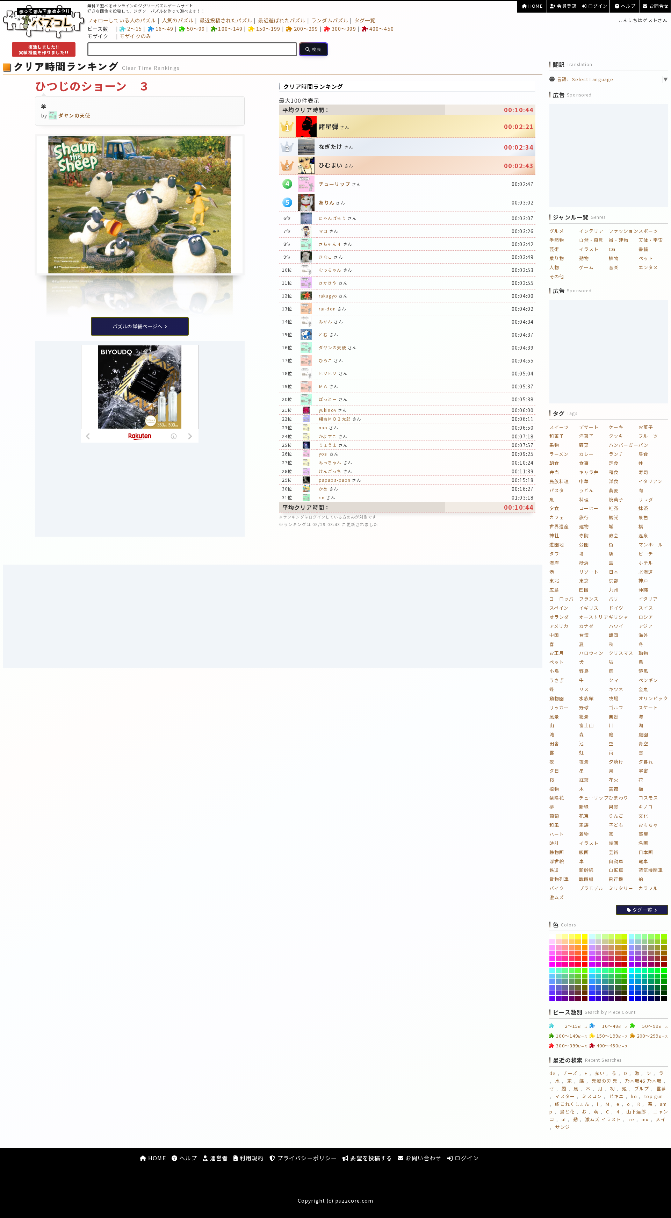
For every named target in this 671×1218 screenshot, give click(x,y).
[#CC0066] (611, 964)
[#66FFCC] (559, 970)
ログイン (597, 5)
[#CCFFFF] (592, 936)
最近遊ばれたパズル (281, 20)
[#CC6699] (605, 953)
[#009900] (664, 981)
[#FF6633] (578, 953)
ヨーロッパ (561, 598)
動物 (584, 258)
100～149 (230, 28)
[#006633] (658, 987)
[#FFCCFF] (552, 941)
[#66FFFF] (552, 970)
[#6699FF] (552, 981)
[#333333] (618, 992)
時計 (554, 843)
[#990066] (651, 964)
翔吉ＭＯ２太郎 (335, 419)
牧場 (614, 698)
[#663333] (578, 992)
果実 (614, 806)
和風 (554, 825)
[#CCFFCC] (598, 936)
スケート (648, 707)
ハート (556, 834)
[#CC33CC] (598, 958)
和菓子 (556, 435)
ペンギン (648, 680)
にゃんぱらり (332, 218)
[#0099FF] (632, 981)
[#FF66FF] (552, 953)
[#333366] (611, 992)
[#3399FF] (592, 981)
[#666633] (578, 987)
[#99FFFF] (632, 936)
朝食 (554, 463)
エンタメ (648, 267)
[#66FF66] (572, 970)
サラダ (645, 499)
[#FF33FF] (552, 958)
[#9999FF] (632, 947)
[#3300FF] (592, 998)
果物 (554, 445)
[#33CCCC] (598, 976)
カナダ (586, 626)
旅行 (584, 517)
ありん (326, 202)
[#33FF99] (605, 970)
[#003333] (658, 992)
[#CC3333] (618, 958)
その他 (556, 276)
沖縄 (643, 589)
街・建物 (618, 240)
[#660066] (572, 998)
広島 (554, 589)
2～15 (134, 28)
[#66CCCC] (559, 976)
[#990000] (664, 964)
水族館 (586, 698)
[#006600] (664, 987)
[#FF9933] (578, 947)
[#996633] (658, 953)
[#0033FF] (632, 992)
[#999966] (651, 947)
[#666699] (565, 987)
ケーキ (616, 427)
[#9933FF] (632, 958)
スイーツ (559, 427)
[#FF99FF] (552, 947)
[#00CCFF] (632, 976)
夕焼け (616, 761)
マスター (565, 1096)
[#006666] (651, 987)
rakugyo (328, 296)
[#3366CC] (598, 987)
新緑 (584, 806)
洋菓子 (586, 435)
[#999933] (658, 947)
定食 (614, 463)
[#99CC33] (658, 941)
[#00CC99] (645, 976)
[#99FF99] (645, 936)
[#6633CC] (559, 992)
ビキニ (616, 1096)
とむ (323, 334)
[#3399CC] (598, 981)
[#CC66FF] (592, 953)
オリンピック (653, 698)
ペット (645, 258)
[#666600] (585, 987)
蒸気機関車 (650, 870)
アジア (645, 626)
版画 (584, 852)
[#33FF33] (618, 970)
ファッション (623, 231)
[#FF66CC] (559, 953)
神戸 (643, 580)
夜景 (584, 761)
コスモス (648, 797)
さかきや (328, 283)
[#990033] (658, 964)
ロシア (645, 617)
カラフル (648, 888)
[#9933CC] (638, 958)
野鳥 (584, 671)
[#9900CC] (638, 964)
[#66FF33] (578, 970)
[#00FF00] (664, 970)
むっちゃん (330, 270)
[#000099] (645, 998)
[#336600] (624, 987)
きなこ (325, 257)
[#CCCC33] (618, 941)
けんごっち (330, 471)
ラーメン (559, 454)
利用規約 (251, 1158)
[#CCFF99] (605, 936)
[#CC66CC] (598, 953)
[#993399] (645, 958)
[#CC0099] (605, 964)
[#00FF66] (651, 970)
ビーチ (645, 553)
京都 (614, 580)
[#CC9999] (605, 947)
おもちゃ (648, 825)
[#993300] (664, 958)
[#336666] (611, 987)
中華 (584, 481)
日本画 (645, 852)
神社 (554, 535)
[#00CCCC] (638, 976)
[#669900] (585, 981)
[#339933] (618, 981)
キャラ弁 (589, 472)
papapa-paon (335, 480)
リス (584, 689)
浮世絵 (556, 861)
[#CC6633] (618, 953)
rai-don (327, 308)
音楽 (614, 267)
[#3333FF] (592, 992)
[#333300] (624, 992)
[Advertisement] (272, 616)
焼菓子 (616, 499)
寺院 (584, 535)
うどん (586, 490)
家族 (584, 825)
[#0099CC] (638, 981)
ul (564, 1119)
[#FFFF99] (565, 936)
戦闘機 (586, 879)
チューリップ (335, 183)
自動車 (616, 861)
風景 (554, 716)
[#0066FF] (632, 987)
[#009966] (651, 981)
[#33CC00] (624, 976)
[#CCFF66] (611, 936)
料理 (584, 499)
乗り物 (556, 258)
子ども (616, 825)
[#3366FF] (592, 987)
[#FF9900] (585, 947)
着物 (584, 834)
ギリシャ (618, 617)
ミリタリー (621, 888)
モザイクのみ (135, 36)
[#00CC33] (658, 976)
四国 (584, 589)
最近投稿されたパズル (226, 20)
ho (634, 1096)
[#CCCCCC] (598, 941)
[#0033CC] (638, 992)
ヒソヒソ (328, 373)
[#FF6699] (565, 953)
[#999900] (664, 947)
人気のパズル (178, 20)
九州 (614, 589)
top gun (653, 1096)
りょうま (328, 445)
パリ (614, 598)
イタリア (648, 598)
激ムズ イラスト (603, 1119)
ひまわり (618, 797)
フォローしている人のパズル (121, 20)
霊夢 (661, 1088)
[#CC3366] (611, 958)
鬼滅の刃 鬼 (605, 1080)
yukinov (328, 410)
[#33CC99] (605, 976)
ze (631, 1119)
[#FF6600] (585, 953)
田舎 (554, 743)
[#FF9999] (565, 947)
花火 (614, 779)
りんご (616, 815)
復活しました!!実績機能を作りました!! (43, 49)
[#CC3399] (605, 958)
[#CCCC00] (624, 941)
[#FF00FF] (552, 964)
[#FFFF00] (585, 936)
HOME (535, 5)
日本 (614, 571)
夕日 (554, 770)
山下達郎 (636, 1111)
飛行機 (616, 879)
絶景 (584, 716)
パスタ (556, 490)
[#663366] (572, 992)
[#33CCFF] (592, 976)
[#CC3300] (624, 958)
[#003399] (645, 992)
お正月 (556, 653)
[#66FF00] (585, 970)
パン (643, 445)
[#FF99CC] (559, 947)
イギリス (589, 607)
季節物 (556, 240)
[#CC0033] (618, 964)
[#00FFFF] (632, 970)
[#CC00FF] (592, 964)
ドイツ (616, 607)
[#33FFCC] (598, 970)
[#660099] (565, 998)
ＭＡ (323, 386)
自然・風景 (591, 240)
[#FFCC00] (585, 941)
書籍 (643, 249)
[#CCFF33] (618, 936)
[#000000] (664, 998)
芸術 (554, 249)
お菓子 (645, 427)
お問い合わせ (422, 1158)
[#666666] (572, 987)
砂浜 (584, 562)
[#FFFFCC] (559, 936)
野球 (584, 707)
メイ (660, 1119)
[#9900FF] (632, 964)
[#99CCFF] (632, 941)
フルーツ (648, 435)
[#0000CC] (638, 998)
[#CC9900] (624, 947)
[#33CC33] (618, 976)
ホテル (645, 562)
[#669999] (565, 981)
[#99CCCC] (638, 941)
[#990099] (645, 964)
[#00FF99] (645, 970)
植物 (614, 258)
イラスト (589, 249)
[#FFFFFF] (552, 936)
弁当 (554, 472)
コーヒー (589, 508)
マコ (323, 231)
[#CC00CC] (598, 964)
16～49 (164, 28)
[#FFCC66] (572, 941)
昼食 (643, 454)
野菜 (584, 445)
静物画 (556, 852)
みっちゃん (330, 462)
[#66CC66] (572, 976)
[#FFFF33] (578, 936)
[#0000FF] (632, 998)
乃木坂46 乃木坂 (643, 1080)
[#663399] (565, 992)
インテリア (591, 231)
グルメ (556, 231)
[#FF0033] (578, 964)
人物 (554, 267)
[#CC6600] (624, 953)
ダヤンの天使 (332, 347)
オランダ (559, 617)
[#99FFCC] (638, 936)
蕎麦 (614, 490)
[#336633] (618, 987)
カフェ (556, 517)
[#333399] (605, 992)
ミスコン (591, 1096)
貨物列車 (559, 879)
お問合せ (658, 5)
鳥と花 (567, 1111)
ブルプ (641, 1088)
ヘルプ (628, 5)
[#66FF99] (565, 970)
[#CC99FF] (592, 947)
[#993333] (658, 958)
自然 (614, 716)
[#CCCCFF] (592, 941)
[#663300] (585, 992)
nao (323, 427)
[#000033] (658, 998)
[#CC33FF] (592, 958)
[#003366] (651, 992)
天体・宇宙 (650, 240)
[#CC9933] (618, 947)
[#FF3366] (572, 958)
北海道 (645, 571)
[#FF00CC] (559, 964)
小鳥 (554, 671)
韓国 (614, 635)
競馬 (643, 671)
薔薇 (614, 789)
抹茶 (643, 508)
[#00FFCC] (638, 970)
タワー (556, 553)
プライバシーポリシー (306, 1158)
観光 (614, 517)
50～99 (196, 28)
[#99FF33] (658, 936)
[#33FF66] (611, 970)
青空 (643, 743)
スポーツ (648, 231)
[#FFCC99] (565, 941)
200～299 (306, 28)
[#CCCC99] (605, 941)
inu (645, 1119)
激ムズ (556, 897)
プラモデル (591, 888)
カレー (586, 454)
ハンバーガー (623, 445)
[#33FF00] (624, 970)
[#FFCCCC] (559, 941)
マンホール (650, 544)
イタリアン (650, 481)
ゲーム (586, 267)
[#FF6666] (572, 953)
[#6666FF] (552, 987)
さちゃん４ (330, 244)
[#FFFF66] (572, 936)
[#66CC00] (585, 976)
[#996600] (664, 953)
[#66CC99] (565, 976)
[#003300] (664, 992)
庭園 (643, 734)
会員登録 (566, 5)
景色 (643, 517)
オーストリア (593, 617)
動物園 (556, 698)
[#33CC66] (611, 976)
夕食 (554, 508)
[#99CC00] (664, 941)
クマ (614, 680)
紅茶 (614, 508)
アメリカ (559, 626)
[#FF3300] (585, 958)
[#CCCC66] (611, 941)
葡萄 (554, 815)
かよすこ (328, 436)
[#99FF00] (664, 936)
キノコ (645, 806)
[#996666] (651, 953)
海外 (643, 635)
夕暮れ (645, 761)
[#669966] (572, 981)
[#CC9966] (611, 947)
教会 (614, 535)
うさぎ (556, 680)
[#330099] (605, 998)
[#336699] (605, 987)
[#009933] (658, 981)
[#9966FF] (632, 953)
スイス (645, 607)
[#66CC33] (578, 976)
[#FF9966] (572, 947)
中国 (554, 635)
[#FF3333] (578, 958)
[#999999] (645, 947)
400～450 (381, 28)
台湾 (584, 635)
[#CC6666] (611, 953)
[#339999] (605, 981)
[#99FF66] (651, 936)
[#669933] (578, 981)
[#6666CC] (559, 987)
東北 (554, 580)
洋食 (614, 481)
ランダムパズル (329, 20)
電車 (643, 861)
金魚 (643, 689)
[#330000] (624, 998)
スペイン (559, 607)
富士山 (586, 725)
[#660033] (578, 998)
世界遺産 (559, 526)
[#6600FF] (552, 998)
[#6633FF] (552, 992)
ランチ (616, 454)
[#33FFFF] (592, 970)
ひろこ (325, 360)
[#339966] (611, 981)
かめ (323, 489)
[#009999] (645, 981)
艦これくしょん (572, 1104)
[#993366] (651, 958)
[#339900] (624, 981)
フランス (589, 598)
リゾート (589, 571)
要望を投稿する (370, 1158)
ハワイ (616, 626)
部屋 (643, 834)
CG (612, 249)
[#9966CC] (638, 953)
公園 (584, 544)
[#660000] (585, 998)
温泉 (643, 535)
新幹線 (586, 870)
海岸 (554, 562)
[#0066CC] (638, 987)
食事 (584, 463)
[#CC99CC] (598, 947)
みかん (325, 321)
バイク (556, 888)
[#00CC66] (651, 976)
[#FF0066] (572, 964)
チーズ (570, 1073)
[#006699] (645, 987)
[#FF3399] (565, 958)
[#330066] (611, 998)
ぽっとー (328, 399)
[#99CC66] (651, 941)
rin (322, 497)
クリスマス (621, 653)
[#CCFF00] (624, 936)
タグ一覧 (364, 20)
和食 (614, 472)
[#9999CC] (638, 947)
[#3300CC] (598, 998)
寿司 (643, 472)
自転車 (616, 870)
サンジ (562, 1127)
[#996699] (645, 953)
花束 (584, 815)
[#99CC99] (645, 941)
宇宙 (643, 770)
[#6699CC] (559, 981)
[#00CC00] (664, 976)
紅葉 (584, 779)
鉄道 (554, 870)
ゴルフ (616, 707)
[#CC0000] (624, 964)
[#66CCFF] (552, 976)
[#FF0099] (565, 964)
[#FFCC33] (578, 941)
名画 (643, 843)
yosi (323, 454)
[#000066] (651, 998)
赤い (599, 1073)
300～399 (344, 28)
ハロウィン (591, 653)
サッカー (559, 707)
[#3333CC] (598, 992)
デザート (589, 427)
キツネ (616, 689)
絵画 (614, 843)
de (552, 1073)
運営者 (218, 1158)
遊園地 (556, 544)
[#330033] (618, 998)
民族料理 (559, 481)
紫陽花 (556, 797)
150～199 (268, 28)
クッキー (618, 435)
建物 (584, 526)
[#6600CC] (559, 998)
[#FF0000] (585, 964)
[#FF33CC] (559, 958)
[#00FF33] (658, 970)
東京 (584, 580)
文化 (643, 815)
